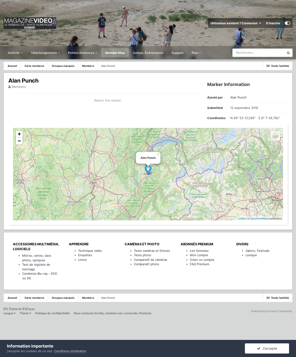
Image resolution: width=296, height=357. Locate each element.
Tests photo (142, 255)
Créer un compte (202, 260)
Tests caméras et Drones (152, 250)
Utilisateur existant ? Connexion (234, 23)
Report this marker (107, 100)
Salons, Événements (148, 53)
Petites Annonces (81, 53)
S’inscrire (273, 23)
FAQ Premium (199, 264)
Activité (14, 53)
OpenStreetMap (259, 218)
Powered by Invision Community (272, 311)
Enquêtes (85, 255)
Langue (8, 313)
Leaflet (241, 218)
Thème (24, 313)
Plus (195, 53)
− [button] (19, 141)
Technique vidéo (90, 250)
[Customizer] (288, 23)
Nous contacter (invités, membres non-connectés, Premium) (112, 313)
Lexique (251, 255)
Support (177, 53)
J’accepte (268, 348)
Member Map (115, 53)
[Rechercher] (288, 53)
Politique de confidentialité (52, 313)
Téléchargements (44, 53)
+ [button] (19, 134)
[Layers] (275, 136)
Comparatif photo (146, 264)
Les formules (199, 250)
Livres (82, 260)
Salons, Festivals (257, 250)
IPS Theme (10, 309)
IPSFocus (28, 309)
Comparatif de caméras (150, 260)
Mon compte (199, 255)
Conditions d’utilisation (70, 351)
